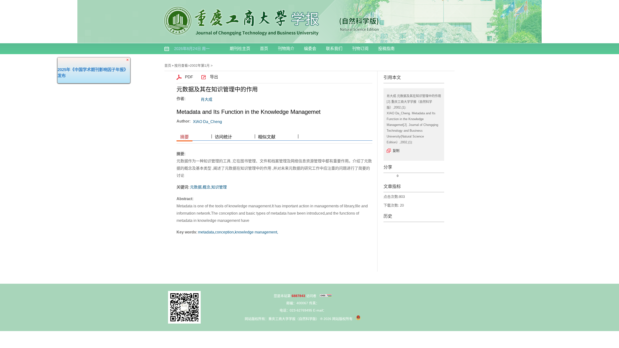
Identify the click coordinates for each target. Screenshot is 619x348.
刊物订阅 (360, 48)
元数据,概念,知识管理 (208, 187)
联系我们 (334, 48)
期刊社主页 (240, 48)
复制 (396, 150)
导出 (214, 77)
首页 (264, 48)
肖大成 (206, 99)
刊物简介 (286, 48)
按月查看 (181, 65)
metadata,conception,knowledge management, (238, 232)
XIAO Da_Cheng (207, 122)
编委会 (310, 48)
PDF (189, 77)
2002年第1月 (200, 65)
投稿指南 (386, 48)
